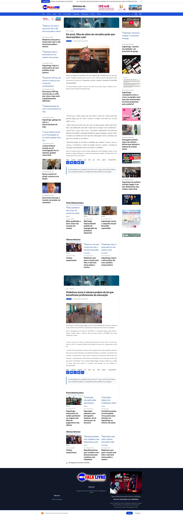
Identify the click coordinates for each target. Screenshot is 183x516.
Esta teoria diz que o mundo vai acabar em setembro (51, 200)
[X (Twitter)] (75, 162)
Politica (85, 445)
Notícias (49, 14)
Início (43, 14)
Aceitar (129, 513)
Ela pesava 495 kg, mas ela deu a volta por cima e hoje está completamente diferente (51, 96)
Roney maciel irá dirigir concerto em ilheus (50, 176)
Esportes (93, 14)
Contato (99, 14)
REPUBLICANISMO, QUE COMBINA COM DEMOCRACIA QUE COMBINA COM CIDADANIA (91, 455)
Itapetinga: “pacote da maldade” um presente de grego (130, 49)
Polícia (59, 14)
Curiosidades (76, 14)
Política (54, 14)
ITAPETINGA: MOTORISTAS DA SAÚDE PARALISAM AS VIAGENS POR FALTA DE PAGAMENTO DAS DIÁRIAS (73, 418)
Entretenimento (84, 14)
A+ (132, 14)
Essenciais (137, 513)
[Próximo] (140, 8)
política (68, 445)
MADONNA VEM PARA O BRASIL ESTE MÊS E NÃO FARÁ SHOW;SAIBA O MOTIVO (108, 455)
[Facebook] (71, 162)
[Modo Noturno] (136, 14)
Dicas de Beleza (67, 14)
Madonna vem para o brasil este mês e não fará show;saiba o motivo (91, 262)
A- (129, 14)
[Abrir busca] (140, 14)
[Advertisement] (91, 102)
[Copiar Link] (82, 162)
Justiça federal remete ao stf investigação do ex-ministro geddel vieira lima (50, 150)
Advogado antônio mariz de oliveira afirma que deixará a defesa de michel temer (131, 144)
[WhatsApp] (67, 162)
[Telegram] (78, 162)
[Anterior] (99, 8)
